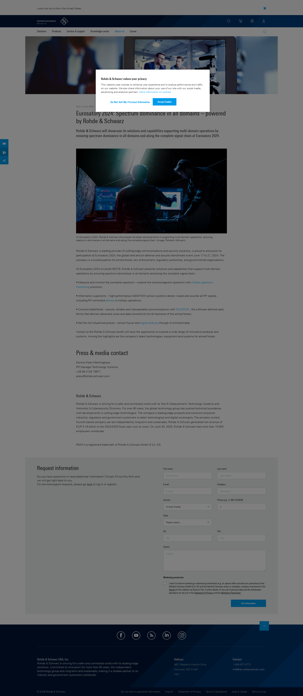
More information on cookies (155, 91)
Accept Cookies (165, 101)
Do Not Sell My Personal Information (130, 102)
